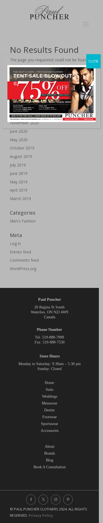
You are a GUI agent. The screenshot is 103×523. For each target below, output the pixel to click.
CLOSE (93, 61)
